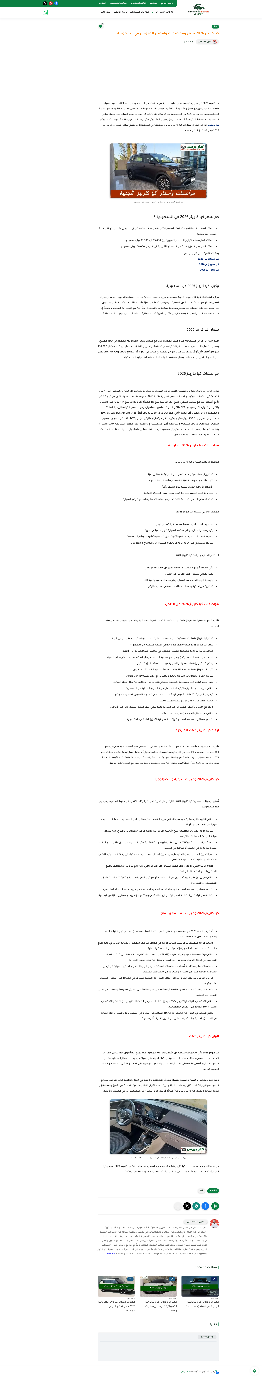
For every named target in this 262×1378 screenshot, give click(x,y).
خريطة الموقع (167, 3)
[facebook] (56, 3)
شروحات (105, 12)
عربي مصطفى (204, 42)
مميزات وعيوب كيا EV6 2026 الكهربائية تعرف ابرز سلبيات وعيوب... (161, 1306)
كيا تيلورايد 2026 (209, 270)
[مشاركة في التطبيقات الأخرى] (178, 1206)
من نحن (153, 3)
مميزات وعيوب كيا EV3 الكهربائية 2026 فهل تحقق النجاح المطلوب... (116, 1306)
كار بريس (213, 125)
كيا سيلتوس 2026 (208, 259)
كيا (215, 26)
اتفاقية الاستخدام (138, 3)
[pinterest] (51, 3)
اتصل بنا (102, 3)
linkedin (111, 1254)
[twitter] (45, 3)
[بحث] (45, 12)
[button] (205, 1206)
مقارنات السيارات (139, 12)
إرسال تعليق (207, 1337)
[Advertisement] (158, 78)
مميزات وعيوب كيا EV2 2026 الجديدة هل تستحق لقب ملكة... (201, 1304)
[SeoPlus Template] (217, 1372)
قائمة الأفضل (120, 12)
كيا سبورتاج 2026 (209, 264)
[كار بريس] (198, 9)
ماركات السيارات (164, 12)
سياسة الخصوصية (118, 3)
